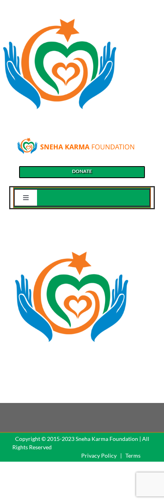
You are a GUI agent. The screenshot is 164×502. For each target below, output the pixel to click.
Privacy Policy (99, 455)
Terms (133, 455)
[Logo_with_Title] (75, 139)
